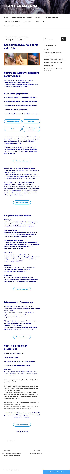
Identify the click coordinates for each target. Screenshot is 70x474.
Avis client (31, 121)
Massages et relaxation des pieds (53, 62)
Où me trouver (27, 21)
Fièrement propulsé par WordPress (13, 470)
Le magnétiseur (48, 56)
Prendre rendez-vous (13, 121)
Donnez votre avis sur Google (12, 25)
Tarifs (13, 128)
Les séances (38, 17)
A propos (37, 21)
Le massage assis (48, 65)
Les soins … (47, 49)
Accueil (6, 17)
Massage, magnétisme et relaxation (53, 59)
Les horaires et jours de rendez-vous (22, 17)
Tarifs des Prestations (51, 17)
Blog (44, 21)
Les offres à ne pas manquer (12, 21)
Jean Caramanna (21, 6)
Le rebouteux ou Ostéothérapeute (53, 52)
